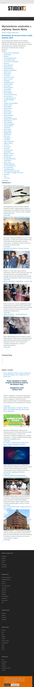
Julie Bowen (7, 138)
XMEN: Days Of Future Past (11, 171)
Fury (5, 176)
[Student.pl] (17, 9)
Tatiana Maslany (8, 125)
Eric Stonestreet (8, 150)
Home (3, 18)
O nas (3, 659)
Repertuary (4, 598)
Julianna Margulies (9, 124)
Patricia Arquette (8, 87)
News (3, 649)
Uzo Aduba (7, 139)
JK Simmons (7, 110)
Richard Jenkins (8, 155)
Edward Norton (8, 108)
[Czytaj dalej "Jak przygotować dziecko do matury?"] (17, 195)
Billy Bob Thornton (9, 153)
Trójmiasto (4, 564)
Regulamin (4, 662)
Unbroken (6, 174)
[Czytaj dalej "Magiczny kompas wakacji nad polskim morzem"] (17, 226)
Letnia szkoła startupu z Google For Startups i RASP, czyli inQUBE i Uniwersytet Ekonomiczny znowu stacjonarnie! (16, 409)
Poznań (3, 560)
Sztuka (3, 638)
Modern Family (8, 105)
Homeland (7, 80)
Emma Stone (7, 86)
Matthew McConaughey (10, 119)
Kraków (3, 558)
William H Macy (8, 143)
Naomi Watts (7, 89)
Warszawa (4, 566)
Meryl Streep (7, 91)
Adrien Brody (7, 152)
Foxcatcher (7, 75)
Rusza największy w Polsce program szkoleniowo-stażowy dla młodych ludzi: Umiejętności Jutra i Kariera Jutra (17, 374)
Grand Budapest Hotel (10, 58)
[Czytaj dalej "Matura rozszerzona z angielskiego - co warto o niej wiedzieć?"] (17, 292)
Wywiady (4, 613)
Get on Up (7, 178)
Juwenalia (4, 588)
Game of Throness (9, 77)
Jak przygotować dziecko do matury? (13, 185)
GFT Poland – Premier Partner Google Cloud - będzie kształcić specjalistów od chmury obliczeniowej (16, 444)
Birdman (6, 56)
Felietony (8, 18)
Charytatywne (5, 642)
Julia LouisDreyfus (9, 141)
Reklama (4, 666)
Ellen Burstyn (7, 157)
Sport (3, 647)
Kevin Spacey (7, 117)
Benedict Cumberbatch (10, 70)
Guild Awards (7, 54)
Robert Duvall (7, 112)
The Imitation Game (9, 60)
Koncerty (4, 583)
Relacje (3, 615)
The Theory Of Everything (11, 61)
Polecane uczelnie (6, 668)
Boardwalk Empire (9, 82)
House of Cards (8, 79)
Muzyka (3, 630)
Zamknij (7, 685)
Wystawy (4, 594)
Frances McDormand (10, 158)
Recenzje (4, 617)
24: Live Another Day (9, 165)
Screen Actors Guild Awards (11, 53)
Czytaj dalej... (5, 180)
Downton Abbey (8, 84)
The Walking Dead (9, 169)
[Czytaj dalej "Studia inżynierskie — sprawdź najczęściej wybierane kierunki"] (17, 325)
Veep (5, 101)
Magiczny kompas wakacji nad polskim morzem (16, 217)
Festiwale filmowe (6, 579)
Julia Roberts (7, 160)
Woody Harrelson (9, 115)
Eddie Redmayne (8, 68)
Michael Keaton (8, 66)
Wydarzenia (4, 600)
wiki (3, 602)
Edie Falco (7, 136)
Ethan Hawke (7, 113)
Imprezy (3, 581)
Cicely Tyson (7, 162)
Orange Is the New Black (11, 103)
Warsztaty (4, 590)
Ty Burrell (6, 148)
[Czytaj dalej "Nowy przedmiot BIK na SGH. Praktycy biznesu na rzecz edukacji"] (16, 519)
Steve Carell (7, 72)
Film (6, 49)
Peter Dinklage (8, 122)
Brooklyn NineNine (9, 99)
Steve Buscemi (8, 120)
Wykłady (4, 592)
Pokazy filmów (5, 596)
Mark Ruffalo (7, 106)
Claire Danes (7, 129)
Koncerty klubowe (6, 585)
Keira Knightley (8, 92)
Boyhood (6, 63)
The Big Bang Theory (10, 98)
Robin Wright (7, 131)
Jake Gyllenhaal (8, 65)
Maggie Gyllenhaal (9, 164)
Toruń (3, 562)
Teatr (3, 634)
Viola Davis (7, 127)
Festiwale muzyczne (6, 577)
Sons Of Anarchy (8, 167)
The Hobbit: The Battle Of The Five (13, 172)
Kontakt (3, 670)
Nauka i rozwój (5, 640)
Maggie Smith (8, 132)
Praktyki (3, 664)
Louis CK (6, 145)
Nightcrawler (7, 73)
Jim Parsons (7, 146)
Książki (3, 636)
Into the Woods (8, 96)
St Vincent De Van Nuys (10, 94)
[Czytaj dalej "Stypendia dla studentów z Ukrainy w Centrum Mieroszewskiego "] (17, 259)
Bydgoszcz (4, 556)
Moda (3, 645)
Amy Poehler (7, 134)
